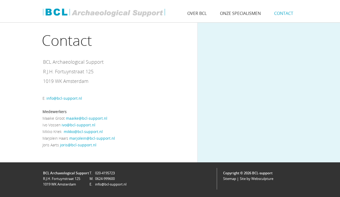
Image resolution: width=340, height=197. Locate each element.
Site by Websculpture (256, 178)
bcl (103, 13)
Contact (283, 13)
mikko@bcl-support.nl (83, 131)
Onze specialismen (240, 13)
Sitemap (229, 178)
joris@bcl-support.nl (78, 144)
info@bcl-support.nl (64, 98)
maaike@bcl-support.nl (86, 118)
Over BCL (197, 13)
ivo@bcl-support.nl (78, 124)
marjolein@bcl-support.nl (92, 138)
